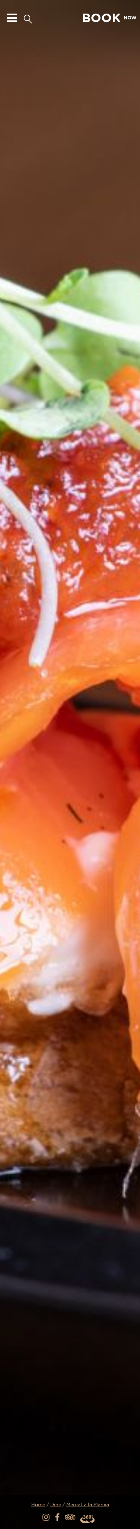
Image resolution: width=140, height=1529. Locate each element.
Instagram (46, 1517)
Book (109, 17)
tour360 (87, 1519)
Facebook (58, 1517)
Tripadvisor (70, 1517)
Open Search (28, 18)
